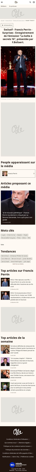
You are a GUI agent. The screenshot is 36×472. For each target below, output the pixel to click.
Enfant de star (11, 235)
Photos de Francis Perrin (18, 20)
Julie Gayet (27, 261)
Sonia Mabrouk (5, 258)
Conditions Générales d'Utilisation (17, 439)
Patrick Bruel (5, 256)
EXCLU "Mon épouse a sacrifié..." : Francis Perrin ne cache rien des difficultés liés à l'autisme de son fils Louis (21, 283)
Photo (18, 238)
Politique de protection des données (17, 450)
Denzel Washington (16, 261)
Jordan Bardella (27, 258)
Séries (24, 238)
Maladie (19, 235)
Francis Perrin (8, 20)
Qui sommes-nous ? (11, 443)
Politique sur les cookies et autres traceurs (17, 446)
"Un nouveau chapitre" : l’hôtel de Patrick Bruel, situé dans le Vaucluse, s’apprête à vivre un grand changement (22, 361)
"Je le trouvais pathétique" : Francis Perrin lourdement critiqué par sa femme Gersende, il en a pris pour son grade (17, 216)
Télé (29, 238)
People (26, 235)
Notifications (6, 457)
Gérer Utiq (15, 457)
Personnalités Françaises (8, 238)
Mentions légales (24, 443)
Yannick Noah (5, 261)
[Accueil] (16, 2)
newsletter (34, 2)
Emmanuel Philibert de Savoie (18, 256)
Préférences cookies (27, 457)
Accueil (2, 20)
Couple (3, 235)
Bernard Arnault (16, 258)
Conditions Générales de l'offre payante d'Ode (17, 453)
